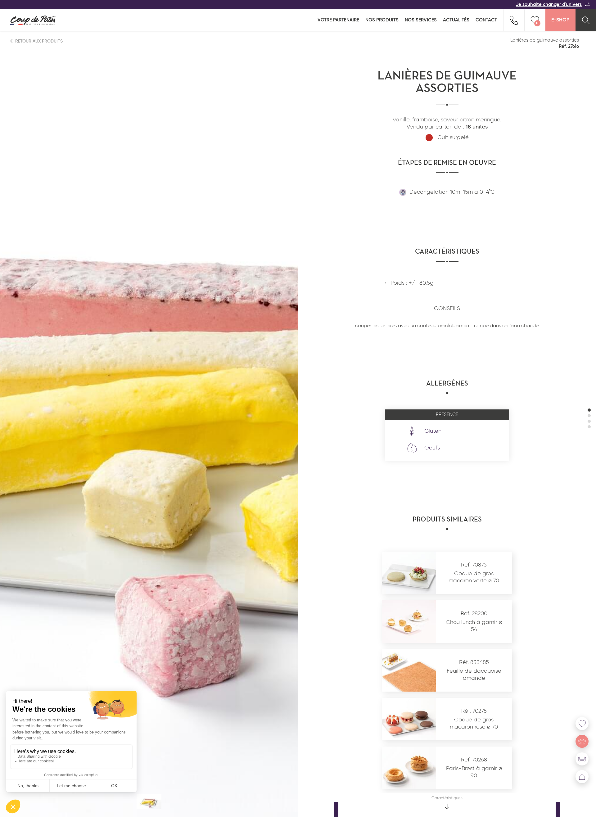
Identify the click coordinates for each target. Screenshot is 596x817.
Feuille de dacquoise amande (474, 674)
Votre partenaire (338, 20)
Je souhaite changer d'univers (549, 4)
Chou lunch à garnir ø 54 (474, 626)
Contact (486, 20)
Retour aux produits (38, 41)
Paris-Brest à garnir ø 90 (474, 772)
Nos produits (382, 20)
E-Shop (560, 20)
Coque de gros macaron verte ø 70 (474, 577)
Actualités (456, 20)
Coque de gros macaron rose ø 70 (474, 723)
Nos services (421, 20)
